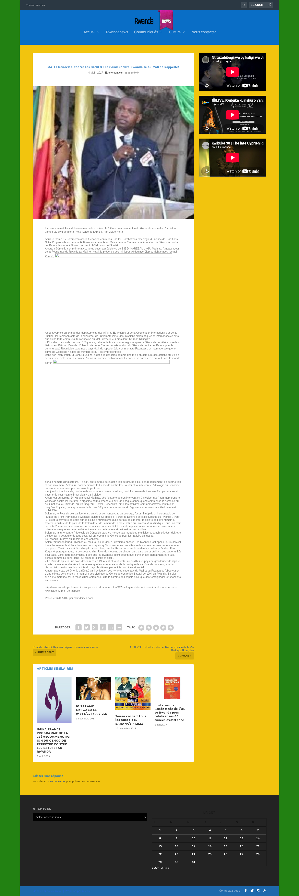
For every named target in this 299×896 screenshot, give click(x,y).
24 (193, 854)
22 (160, 854)
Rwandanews (117, 32)
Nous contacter (203, 32)
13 (241, 838)
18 (210, 846)
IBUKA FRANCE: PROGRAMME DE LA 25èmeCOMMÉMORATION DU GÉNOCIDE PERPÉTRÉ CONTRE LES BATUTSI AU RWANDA (54, 740)
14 (258, 838)
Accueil (89, 32)
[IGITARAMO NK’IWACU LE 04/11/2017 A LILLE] (93, 688)
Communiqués (146, 32)
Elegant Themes (54, 891)
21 (258, 846)
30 (176, 862)
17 (193, 846)
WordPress (87, 891)
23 (176, 854)
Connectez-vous (35, 5)
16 (176, 846)
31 (193, 862)
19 (225, 846)
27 (241, 854)
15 (160, 846)
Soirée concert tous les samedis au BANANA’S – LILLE (130, 719)
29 (160, 862)
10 (193, 838)
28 (258, 854)
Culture (175, 32)
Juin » (165, 868)
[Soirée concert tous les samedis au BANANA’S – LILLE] (133, 693)
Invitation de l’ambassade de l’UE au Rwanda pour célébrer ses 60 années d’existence (170, 712)
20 (241, 846)
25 (210, 854)
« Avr (155, 868)
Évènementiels (114, 72)
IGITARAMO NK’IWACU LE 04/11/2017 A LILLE (91, 709)
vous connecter (56, 781)
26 (225, 854)
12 (225, 838)
